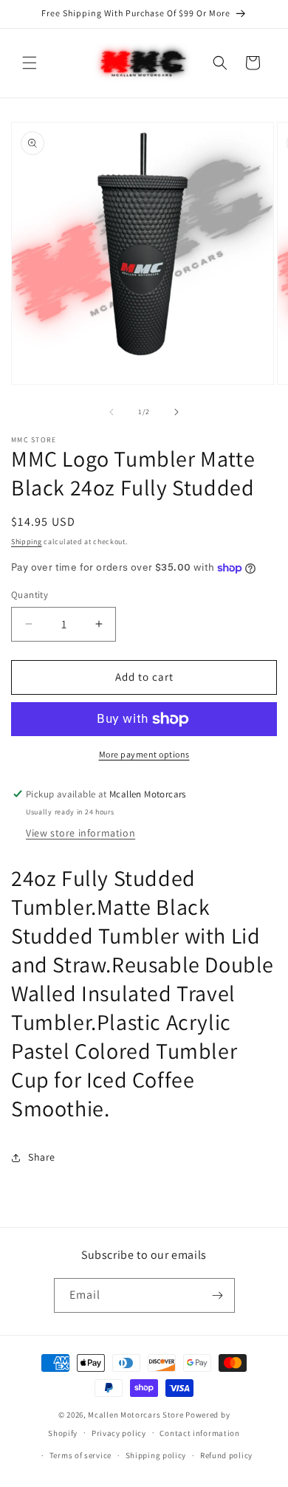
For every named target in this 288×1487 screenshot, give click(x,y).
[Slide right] (176, 412)
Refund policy (226, 1455)
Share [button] (41, 1157)
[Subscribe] (218, 1295)
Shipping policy (156, 1455)
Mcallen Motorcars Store (135, 1414)
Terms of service (80, 1455)
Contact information (199, 1433)
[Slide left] (111, 412)
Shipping (26, 541)
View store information (80, 832)
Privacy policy (119, 1433)
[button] (29, 63)
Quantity (29, 594)
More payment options (144, 754)
